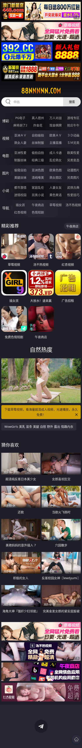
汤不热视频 (73, 205)
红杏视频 (20, 212)
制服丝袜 (20, 160)
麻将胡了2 (20, 125)
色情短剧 (38, 212)
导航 (5, 208)
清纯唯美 (38, 177)
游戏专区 (73, 118)
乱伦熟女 (55, 160)
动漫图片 (73, 170)
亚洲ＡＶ (20, 135)
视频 (5, 138)
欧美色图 (55, 170)
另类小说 (38, 195)
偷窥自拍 (20, 170)
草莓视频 (55, 205)
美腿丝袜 (20, 177)
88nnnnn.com (41, 90)
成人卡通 (55, 153)
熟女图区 (55, 177)
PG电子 (20, 118)
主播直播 (55, 143)
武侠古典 (73, 187)
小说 (5, 190)
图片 (5, 173)
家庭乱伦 (38, 187)
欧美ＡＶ (55, 135)
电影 (5, 155)
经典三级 (38, 160)
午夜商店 (38, 205)
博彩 (5, 121)
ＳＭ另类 (73, 143)
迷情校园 (20, 195)
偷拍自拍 (38, 153)
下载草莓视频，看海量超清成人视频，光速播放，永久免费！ (41, 412)
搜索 (72, 102)
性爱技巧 (73, 195)
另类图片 (73, 177)
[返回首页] (76, 739)
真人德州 (38, 118)
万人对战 (55, 118)
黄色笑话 (55, 195)
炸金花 (37, 125)
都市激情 (20, 187)
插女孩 (20, 205)
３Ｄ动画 (73, 135)
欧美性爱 (73, 153)
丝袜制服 (38, 143)
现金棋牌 (55, 125)
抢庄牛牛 (73, 125)
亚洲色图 (38, 170)
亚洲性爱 (20, 153)
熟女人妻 (20, 143)
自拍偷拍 (38, 135)
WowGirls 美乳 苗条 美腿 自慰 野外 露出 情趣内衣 (38, 426)
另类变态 (73, 160)
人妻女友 (55, 187)
